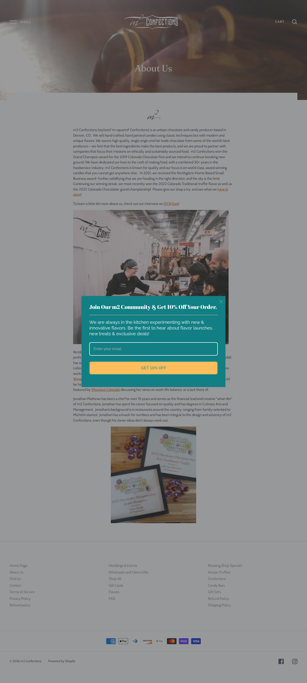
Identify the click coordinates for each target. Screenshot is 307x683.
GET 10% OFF (153, 368)
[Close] (219, 301)
